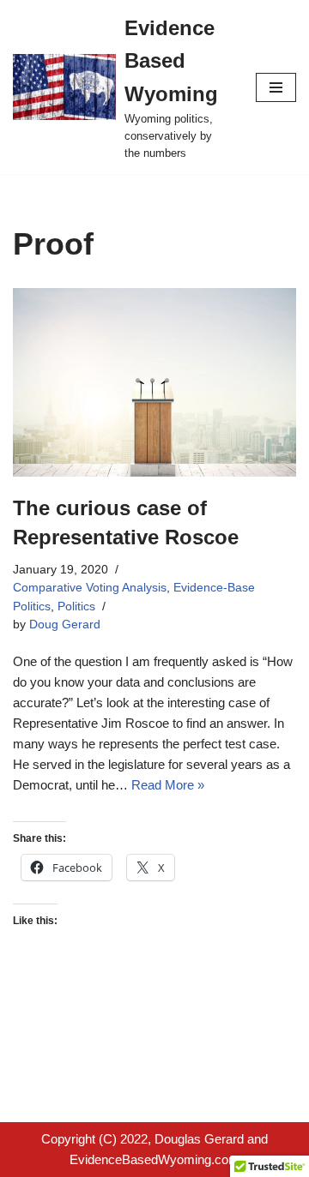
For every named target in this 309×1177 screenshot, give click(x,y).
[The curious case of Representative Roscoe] (154, 382)
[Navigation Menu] (276, 87)
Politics (76, 606)
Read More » (167, 785)
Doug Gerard (64, 624)
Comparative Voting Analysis (90, 587)
